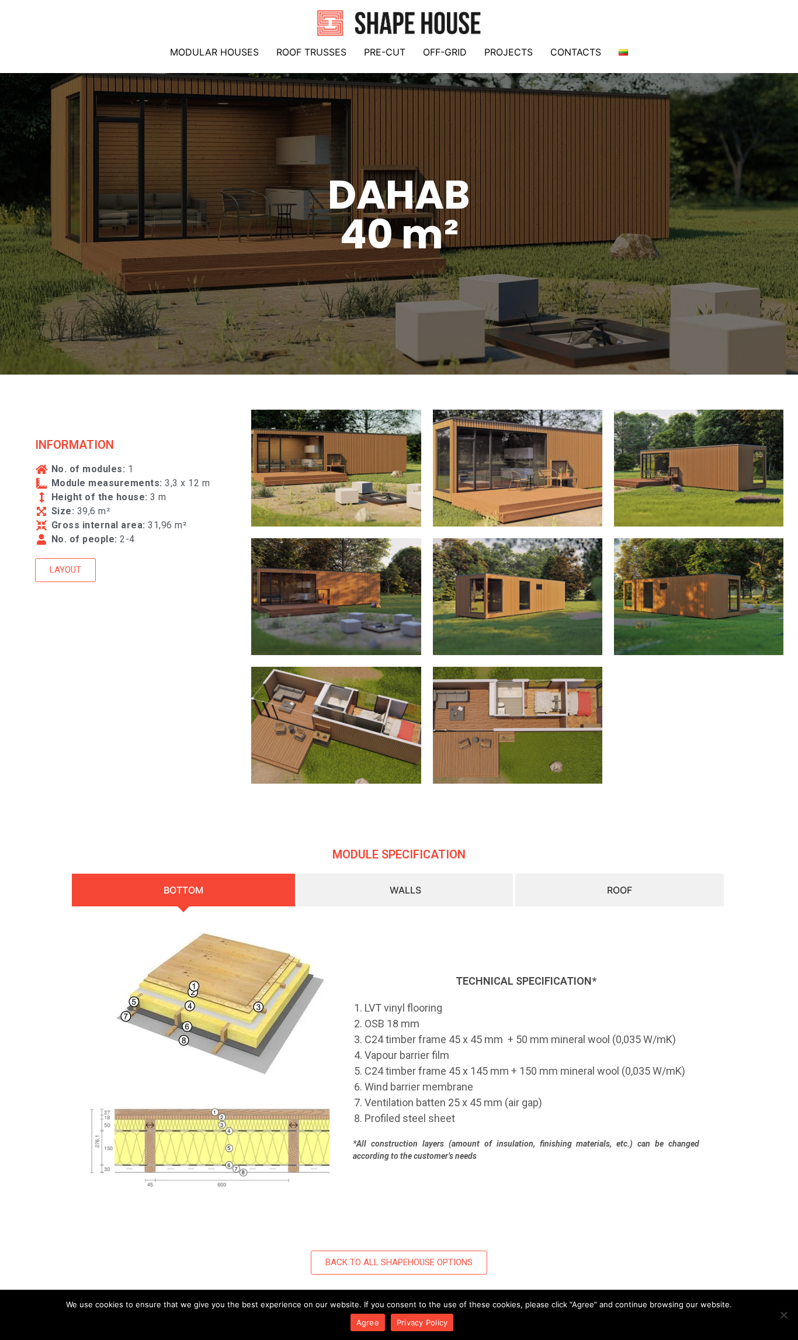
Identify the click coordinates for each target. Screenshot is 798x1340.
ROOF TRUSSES (311, 52)
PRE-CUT (384, 52)
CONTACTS (575, 52)
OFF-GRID (445, 52)
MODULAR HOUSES (214, 52)
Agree (367, 1322)
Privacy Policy (422, 1322)
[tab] (184, 890)
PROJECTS (508, 52)
